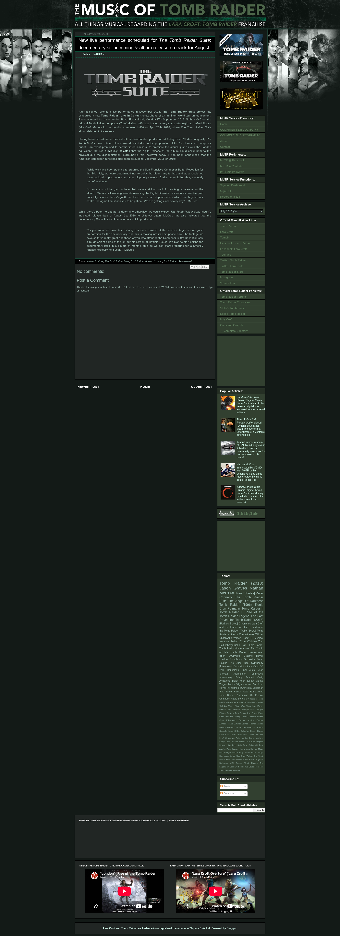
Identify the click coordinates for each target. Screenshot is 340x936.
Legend (244, 616)
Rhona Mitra (244, 749)
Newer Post (88, 386)
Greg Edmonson (227, 720)
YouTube (225, 254)
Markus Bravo (248, 738)
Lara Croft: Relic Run (236, 734)
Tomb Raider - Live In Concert (146, 261)
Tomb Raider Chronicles (235, 302)
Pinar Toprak (232, 749)
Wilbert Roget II (242, 637)
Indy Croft (226, 319)
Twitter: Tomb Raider (233, 260)
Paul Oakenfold (250, 745)
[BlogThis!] (196, 267)
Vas (221, 770)
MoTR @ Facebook (232, 160)
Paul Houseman (229, 670)
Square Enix (227, 283)
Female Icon (245, 713)
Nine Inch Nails (234, 745)
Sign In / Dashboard (232, 185)
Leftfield (223, 738)
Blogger (231, 928)
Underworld (225, 637)
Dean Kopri (239, 680)
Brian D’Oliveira (229, 655)
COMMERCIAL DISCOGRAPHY (240, 135)
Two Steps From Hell (253, 767)
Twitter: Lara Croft (231, 266)
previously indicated (117, 150)
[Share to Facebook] (203, 267)
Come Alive (233, 706)
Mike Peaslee (232, 742)
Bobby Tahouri (245, 677)
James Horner (249, 724)
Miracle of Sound (247, 742)
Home (145, 386)
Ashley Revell (243, 702)
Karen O (232, 731)
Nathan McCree (95, 261)
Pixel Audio (249, 670)
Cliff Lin (223, 706)
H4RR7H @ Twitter (232, 171)
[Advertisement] (242, 360)
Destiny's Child (248, 710)
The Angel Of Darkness (245, 601)
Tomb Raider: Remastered (178, 261)
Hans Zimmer (234, 724)
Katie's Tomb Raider (232, 313)
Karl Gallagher (243, 731)
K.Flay (250, 680)
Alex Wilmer (256, 634)
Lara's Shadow (256, 734)
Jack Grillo (240, 666)
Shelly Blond (250, 752)
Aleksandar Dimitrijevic (248, 673)
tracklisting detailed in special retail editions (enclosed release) (250, 494)
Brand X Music (256, 702)
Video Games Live (231, 770)
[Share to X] (199, 267)
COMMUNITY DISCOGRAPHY (239, 129)
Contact (225, 146)
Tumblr (224, 237)
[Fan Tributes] (245, 593)
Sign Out (225, 191)
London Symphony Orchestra (237, 659)
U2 (251, 695)
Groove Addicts (246, 720)
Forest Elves (257, 713)
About (223, 141)
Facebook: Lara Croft (233, 248)
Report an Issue (230, 196)
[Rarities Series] (228, 623)
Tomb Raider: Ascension (233, 695)
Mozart (222, 745)
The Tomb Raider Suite (117, 261)
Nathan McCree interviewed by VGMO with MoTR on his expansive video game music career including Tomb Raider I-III (249, 472)
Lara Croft (226, 231)
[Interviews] (226, 666)
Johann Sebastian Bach (246, 727)
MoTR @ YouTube (231, 166)
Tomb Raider (228, 226)
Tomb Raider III (231, 612)
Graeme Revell (253, 655)
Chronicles (245, 623)
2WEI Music (231, 702)
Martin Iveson (242, 648)
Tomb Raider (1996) (235, 604)
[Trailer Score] (248, 630)
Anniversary (225, 677)
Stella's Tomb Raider (233, 308)
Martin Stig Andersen (240, 684)
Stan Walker (247, 756)
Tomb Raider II (252, 608)
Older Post (201, 386)
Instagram (226, 277)
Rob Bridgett (225, 752)
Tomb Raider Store (232, 271)
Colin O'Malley (248, 641)
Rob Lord (258, 684)
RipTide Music (256, 749)
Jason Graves (233, 588)
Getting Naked (241, 717)
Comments (229, 793)
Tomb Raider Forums (233, 296)
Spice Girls (235, 756)
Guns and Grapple (231, 325)
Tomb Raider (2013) (241, 583)
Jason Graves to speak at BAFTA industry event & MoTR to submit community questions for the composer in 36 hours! (251, 450)
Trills (242, 767)
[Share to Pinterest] (207, 267)
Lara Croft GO (255, 666)
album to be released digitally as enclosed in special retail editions (251, 405)
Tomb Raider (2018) (249, 620)
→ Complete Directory (234, 330)
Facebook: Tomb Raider (235, 243)
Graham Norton (256, 717)
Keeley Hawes (256, 731)
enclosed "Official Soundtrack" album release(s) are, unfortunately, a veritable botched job (251, 427)
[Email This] (192, 267)
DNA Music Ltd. (248, 706)
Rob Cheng (237, 752)
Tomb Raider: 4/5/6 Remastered (244, 691)
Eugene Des (233, 713)
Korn (221, 734)
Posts (226, 786)
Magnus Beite (234, 738)
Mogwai (259, 742)
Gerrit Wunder (226, 717)
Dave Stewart (233, 710)
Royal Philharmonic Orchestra (235, 688)
